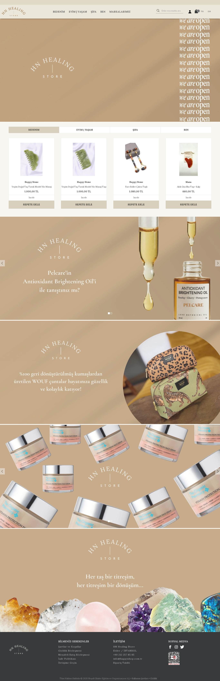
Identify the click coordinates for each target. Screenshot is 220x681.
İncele (31, 197)
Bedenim (59, 11)
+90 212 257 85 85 (123, 654)
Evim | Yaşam (78, 11)
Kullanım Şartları (140, 678)
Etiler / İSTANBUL (125, 650)
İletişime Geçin (67, 662)
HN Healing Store (124, 646)
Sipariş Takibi (121, 662)
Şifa (93, 11)
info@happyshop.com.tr (127, 658)
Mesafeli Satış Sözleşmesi (74, 654)
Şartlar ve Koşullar (69, 646)
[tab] (34, 130)
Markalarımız (119, 11)
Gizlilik (154, 678)
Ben (102, 11)
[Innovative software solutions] (159, 678)
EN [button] (209, 11)
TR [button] (202, 11)
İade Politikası (67, 658)
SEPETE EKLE (31, 204)
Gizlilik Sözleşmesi (69, 650)
